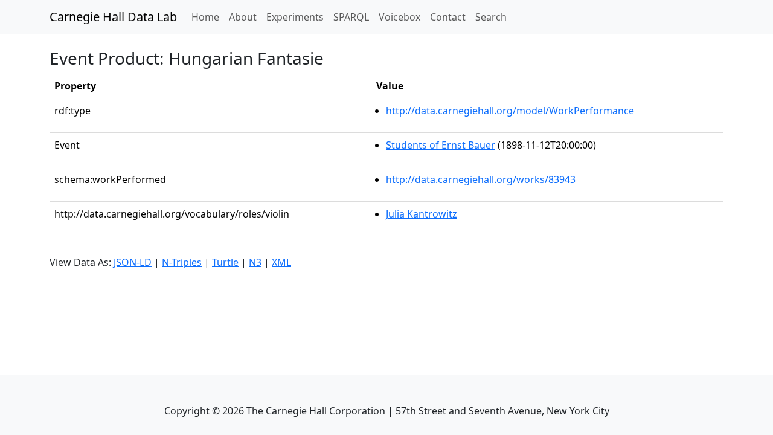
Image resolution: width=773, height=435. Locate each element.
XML (281, 262)
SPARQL (351, 17)
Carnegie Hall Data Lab (113, 16)
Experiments (295, 17)
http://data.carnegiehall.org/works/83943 (481, 179)
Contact (448, 17)
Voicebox (399, 17)
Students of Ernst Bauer (440, 145)
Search (491, 17)
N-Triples (182, 262)
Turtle (225, 262)
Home (207, 17)
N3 (255, 262)
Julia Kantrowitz (421, 214)
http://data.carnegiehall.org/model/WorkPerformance (510, 110)
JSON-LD (133, 262)
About (243, 17)
